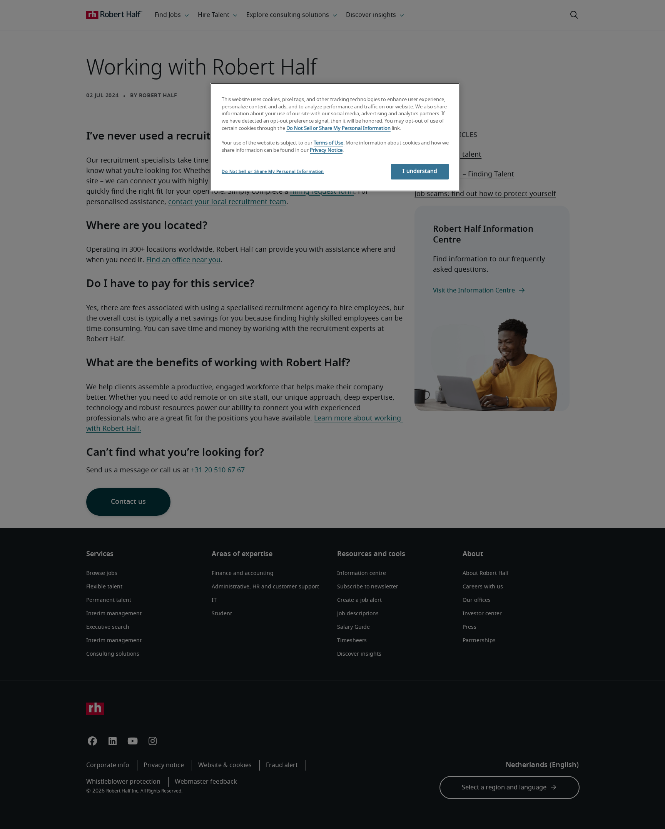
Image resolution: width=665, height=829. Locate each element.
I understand (420, 171)
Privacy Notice (326, 150)
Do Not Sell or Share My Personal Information (338, 128)
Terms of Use (328, 143)
